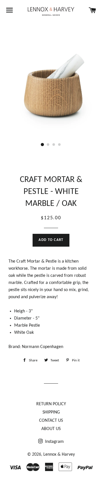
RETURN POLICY (51, 404)
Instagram (54, 441)
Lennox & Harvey (59, 454)
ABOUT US (51, 429)
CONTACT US (51, 420)
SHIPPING (51, 412)
